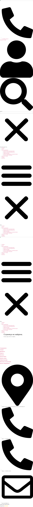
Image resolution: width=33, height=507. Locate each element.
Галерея (3, 157)
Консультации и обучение (7, 155)
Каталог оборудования (5, 363)
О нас (3, 245)
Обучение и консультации (5, 361)
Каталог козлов (3, 358)
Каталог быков (3, 356)
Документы (2, 351)
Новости (2, 353)
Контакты (3, 158)
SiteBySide (6, 505)
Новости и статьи (5, 156)
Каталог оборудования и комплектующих (10, 154)
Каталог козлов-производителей (9, 152)
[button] (3, 39)
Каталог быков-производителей (8, 247)
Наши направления (5, 246)
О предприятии (3, 348)
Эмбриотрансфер (6, 153)
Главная (3, 244)
